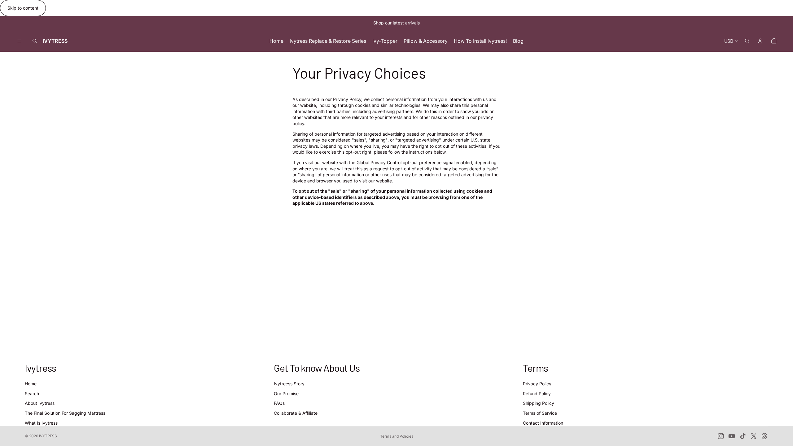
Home (31, 383)
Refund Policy (537, 393)
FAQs (279, 403)
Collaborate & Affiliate (296, 413)
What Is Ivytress (41, 422)
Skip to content (22, 8)
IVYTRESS (48, 436)
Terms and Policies (396, 436)
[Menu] (19, 41)
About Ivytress (40, 403)
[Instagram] (721, 436)
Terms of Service (540, 413)
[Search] (35, 41)
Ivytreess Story (289, 383)
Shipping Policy (538, 403)
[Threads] (764, 436)
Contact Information (543, 422)
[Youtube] (731, 436)
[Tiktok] (743, 436)
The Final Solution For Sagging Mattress (65, 413)
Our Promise (286, 393)
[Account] (760, 41)
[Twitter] (753, 436)
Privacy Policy (537, 383)
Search (32, 393)
